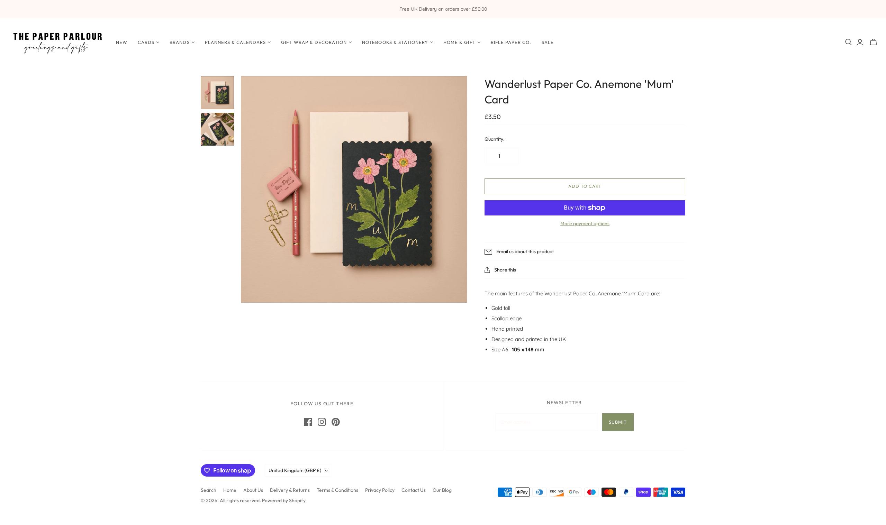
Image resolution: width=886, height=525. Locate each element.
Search (208, 490)
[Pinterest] (336, 422)
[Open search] (848, 42)
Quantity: (495, 139)
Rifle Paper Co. (511, 42)
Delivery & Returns (290, 490)
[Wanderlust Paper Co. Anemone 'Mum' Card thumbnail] (217, 92)
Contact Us (413, 490)
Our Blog (442, 490)
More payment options (584, 223)
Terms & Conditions (337, 490)
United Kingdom (295, 470)
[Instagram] (322, 422)
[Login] (860, 42)
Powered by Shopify (284, 500)
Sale (548, 42)
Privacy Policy (380, 490)
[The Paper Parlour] (57, 42)
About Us (253, 490)
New (121, 42)
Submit (618, 422)
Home (229, 490)
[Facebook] (308, 422)
